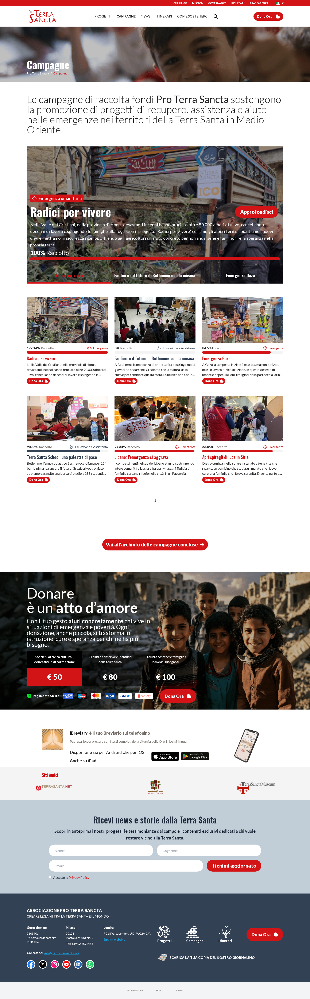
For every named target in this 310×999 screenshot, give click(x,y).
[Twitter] (43, 964)
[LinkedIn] (78, 964)
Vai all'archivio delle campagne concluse (152, 544)
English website (114, 939)
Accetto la (71, 877)
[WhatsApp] (90, 964)
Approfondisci (256, 212)
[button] (280, 3)
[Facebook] (31, 964)
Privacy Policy (79, 877)
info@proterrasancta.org (62, 953)
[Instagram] (54, 964)
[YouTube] (66, 964)
